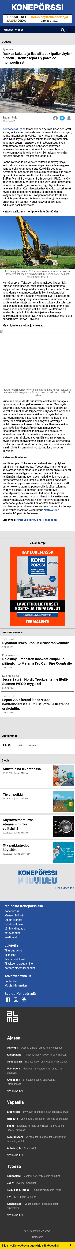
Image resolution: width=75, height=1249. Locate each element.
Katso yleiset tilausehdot (20, 968)
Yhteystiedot (12, 933)
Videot (19, 29)
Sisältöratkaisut (14, 924)
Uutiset (8, 29)
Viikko (20, 745)
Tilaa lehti (10, 955)
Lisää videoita (64, 888)
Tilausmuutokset (15, 959)
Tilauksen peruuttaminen (19, 963)
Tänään (7, 745)
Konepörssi (12, 911)
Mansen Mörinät (14, 915)
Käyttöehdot (12, 937)
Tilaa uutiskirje (13, 950)
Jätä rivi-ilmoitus (15, 928)
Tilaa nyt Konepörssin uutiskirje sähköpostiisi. (30, 1245)
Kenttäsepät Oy (12, 129)
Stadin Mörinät (13, 919)
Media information (16, 985)
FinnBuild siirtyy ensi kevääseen (36, 519)
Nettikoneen (51, 510)
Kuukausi (33, 745)
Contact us (11, 981)
